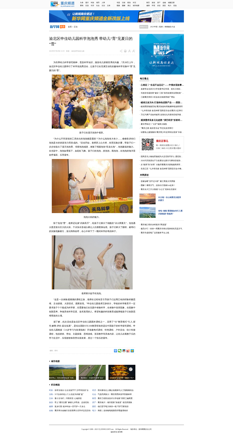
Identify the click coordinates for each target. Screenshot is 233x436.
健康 (148, 5)
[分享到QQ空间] (132, 350)
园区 (164, 5)
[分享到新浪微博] (128, 350)
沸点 (129, 5)
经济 (92, 5)
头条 (81, 3)
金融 (164, 3)
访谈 (123, 3)
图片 (87, 3)
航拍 (129, 3)
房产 (158, 3)
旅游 (153, 3)
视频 (118, 5)
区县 (87, 5)
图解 (123, 5)
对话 (134, 3)
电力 (169, 5)
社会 (98, 5)
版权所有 (114, 432)
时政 (92, 3)
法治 (103, 5)
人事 (103, 3)
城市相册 (136, 5)
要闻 (81, 5)
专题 (118, 3)
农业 (158, 5)
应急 (175, 5)
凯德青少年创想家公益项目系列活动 (164, 27)
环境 (153, 5)
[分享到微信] (119, 350)
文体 (108, 5)
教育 (148, 3)
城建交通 (171, 3)
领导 (98, 3)
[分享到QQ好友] (124, 350)
